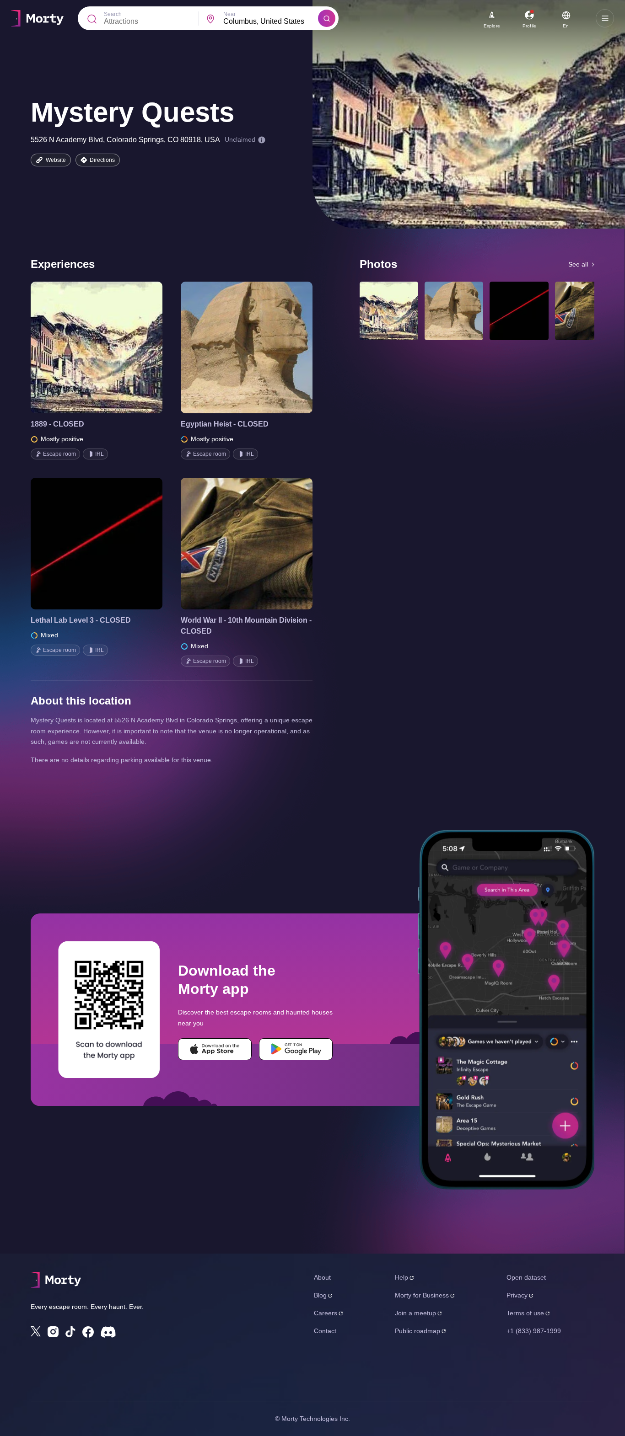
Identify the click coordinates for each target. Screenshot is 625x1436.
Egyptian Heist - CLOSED (225, 424)
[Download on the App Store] (215, 1049)
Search (113, 14)
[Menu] (605, 18)
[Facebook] (88, 1332)
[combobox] (270, 21)
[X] (36, 1331)
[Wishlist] (84, 347)
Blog (320, 1295)
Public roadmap (417, 1331)
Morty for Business (422, 1295)
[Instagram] (53, 1331)
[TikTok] (70, 1332)
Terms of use (525, 1313)
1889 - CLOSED (57, 424)
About (322, 1277)
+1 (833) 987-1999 (533, 1331)
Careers (325, 1313)
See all (578, 264)
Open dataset (526, 1277)
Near (229, 14)
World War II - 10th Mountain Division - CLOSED (246, 625)
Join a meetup (415, 1313)
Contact (325, 1331)
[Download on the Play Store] (296, 1049)
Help (401, 1277)
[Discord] (108, 1332)
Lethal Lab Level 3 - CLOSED (81, 620)
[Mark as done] (109, 347)
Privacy (517, 1295)
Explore (492, 25)
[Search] (326, 18)
